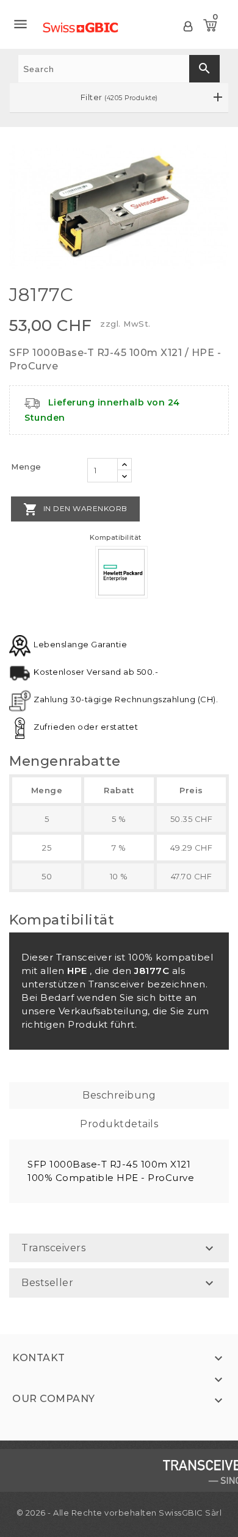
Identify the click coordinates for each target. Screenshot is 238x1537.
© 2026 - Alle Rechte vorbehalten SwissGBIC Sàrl (119, 1512)
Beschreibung (119, 1095)
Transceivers (53, 1248)
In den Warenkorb (75, 509)
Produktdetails (119, 1124)
